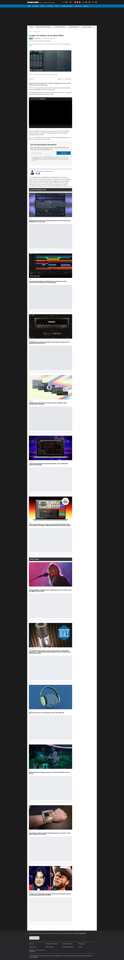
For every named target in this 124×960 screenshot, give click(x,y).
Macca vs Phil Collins (60, 27)
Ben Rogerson (38, 38)
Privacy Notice (36, 158)
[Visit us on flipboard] (80, 2)
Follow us (62, 79)
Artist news (35, 6)
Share (32, 79)
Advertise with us (50, 947)
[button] (94, 2)
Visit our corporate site (80, 933)
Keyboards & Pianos (66, 6)
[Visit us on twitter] (73, 2)
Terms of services (49, 157)
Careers (80, 947)
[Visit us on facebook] (70, 2)
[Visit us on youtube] (77, 2)
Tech (30, 31)
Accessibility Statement (67, 947)
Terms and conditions (67, 943)
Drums (57, 6)
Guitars (42, 6)
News (30, 38)
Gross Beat (34, 137)
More (85, 6)
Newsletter (69, 79)
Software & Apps (36, 31)
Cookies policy (32, 947)
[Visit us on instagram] (75, 2)
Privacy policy (81, 943)
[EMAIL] (39, 173)
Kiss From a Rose (87, 27)
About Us (31, 943)
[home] (29, 5)
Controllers (50, 6)
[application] (50, 113)
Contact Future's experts (51, 943)
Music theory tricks (74, 27)
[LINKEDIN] (37, 173)
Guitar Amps (77, 6)
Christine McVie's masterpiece (43, 27)
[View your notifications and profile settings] (89, 2)
